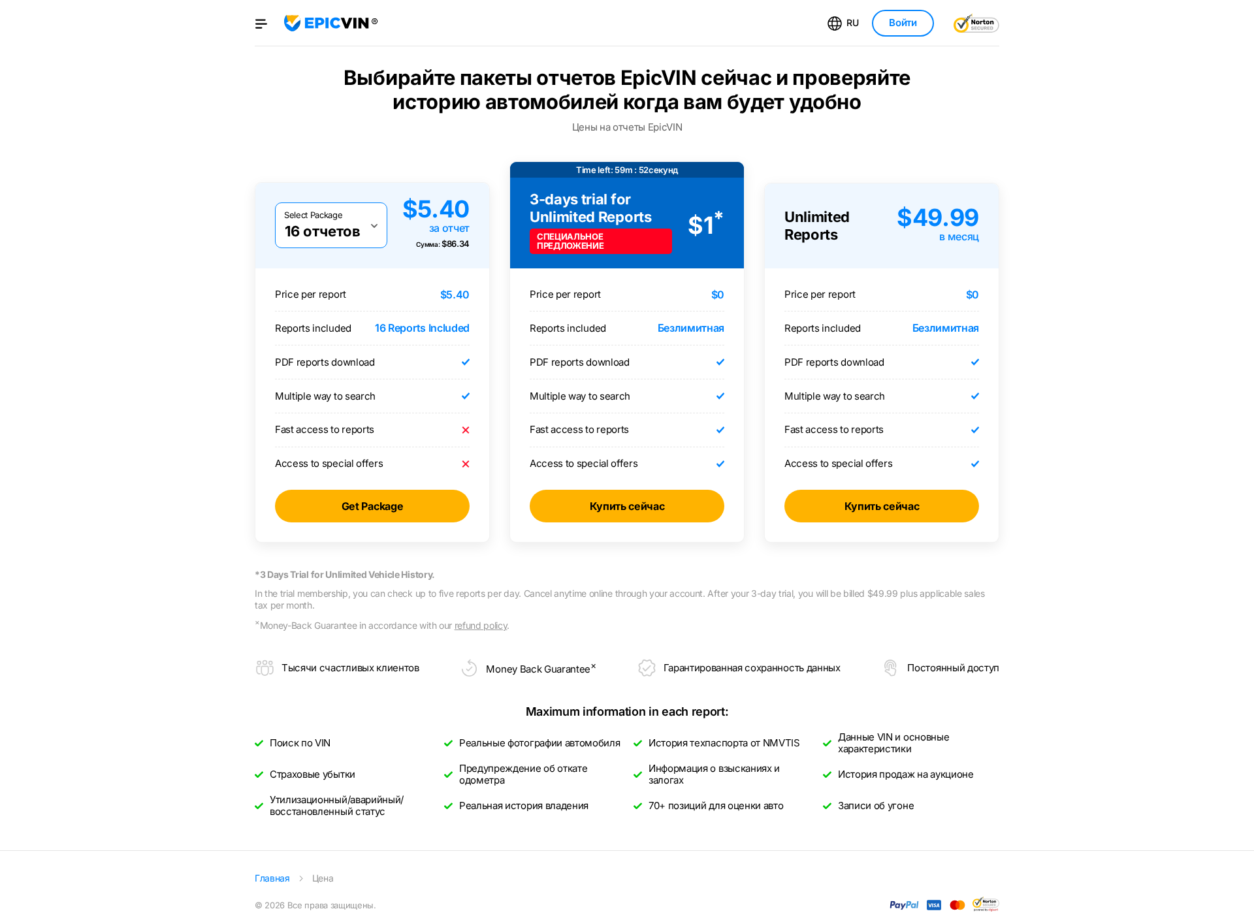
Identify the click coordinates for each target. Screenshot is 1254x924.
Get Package (372, 506)
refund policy (481, 625)
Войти (902, 22)
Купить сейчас (627, 506)
